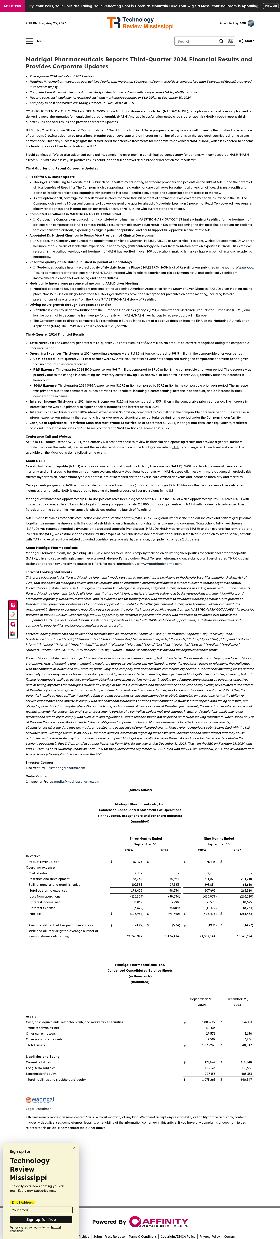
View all (271, 6)
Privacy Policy (209, 1236)
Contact (230, 1236)
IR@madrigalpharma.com (65, 768)
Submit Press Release (109, 1236)
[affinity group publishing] (13, 624)
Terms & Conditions (143, 1236)
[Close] (74, 1147)
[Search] (221, 41)
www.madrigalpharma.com (161, 564)
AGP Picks (12, 6)
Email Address (22, 1202)
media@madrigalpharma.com (76, 781)
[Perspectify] (13, 615)
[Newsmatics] (13, 634)
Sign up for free (41, 1219)
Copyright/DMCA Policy (178, 1236)
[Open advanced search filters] (230, 41)
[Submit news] (13, 605)
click (175, 447)
